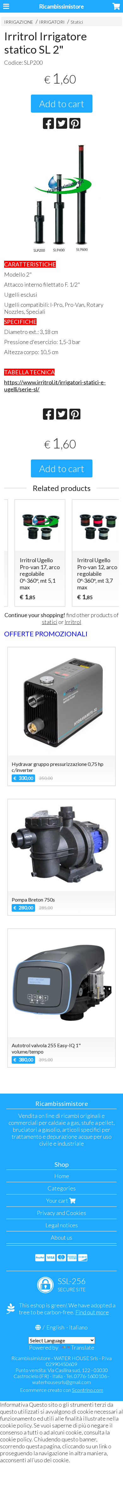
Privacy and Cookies (61, 1212)
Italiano (78, 1327)
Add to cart (61, 103)
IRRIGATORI (52, 22)
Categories (62, 1188)
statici (49, 621)
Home (61, 1175)
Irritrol (73, 621)
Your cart (57, 1200)
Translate (82, 1347)
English (55, 1327)
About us (61, 1237)
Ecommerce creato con (61, 1390)
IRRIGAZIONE (18, 22)
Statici (77, 22)
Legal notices (61, 1225)
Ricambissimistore (61, 6)
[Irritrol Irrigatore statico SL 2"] (61, 197)
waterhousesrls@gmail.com (61, 1382)
